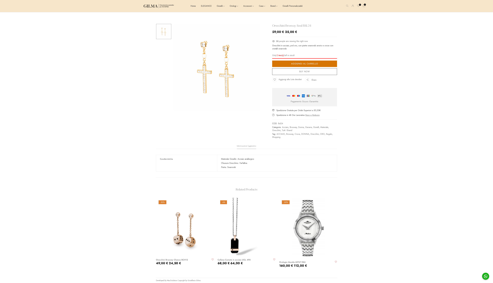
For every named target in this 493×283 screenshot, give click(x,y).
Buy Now (304, 71)
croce (297, 134)
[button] (364, 6)
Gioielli (316, 127)
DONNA (305, 134)
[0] (358, 6)
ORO (322, 134)
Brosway (293, 127)
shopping (276, 137)
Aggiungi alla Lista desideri (290, 79)
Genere (308, 127)
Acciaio (285, 127)
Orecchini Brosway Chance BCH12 (172, 260)
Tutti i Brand (287, 130)
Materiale (324, 127)
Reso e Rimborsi (312, 115)
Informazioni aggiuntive (246, 146)
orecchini (314, 134)
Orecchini (276, 130)
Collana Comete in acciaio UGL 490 (234, 260)
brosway (289, 134)
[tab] (246, 147)
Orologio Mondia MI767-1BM (292, 262)
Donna (301, 127)
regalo (329, 134)
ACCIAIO (281, 134)
